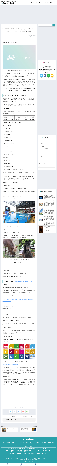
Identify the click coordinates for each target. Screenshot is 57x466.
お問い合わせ (40, 2)
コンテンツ (41, 161)
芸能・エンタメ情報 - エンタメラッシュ (30, 448)
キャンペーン (33, 416)
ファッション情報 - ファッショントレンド (15, 450)
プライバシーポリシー (20, 442)
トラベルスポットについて (32, 2)
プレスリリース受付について (49, 2)
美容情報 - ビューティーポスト (31, 450)
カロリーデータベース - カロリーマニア (13, 458)
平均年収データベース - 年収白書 (30, 458)
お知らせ (40, 168)
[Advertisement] (28, 14)
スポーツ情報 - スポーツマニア (45, 450)
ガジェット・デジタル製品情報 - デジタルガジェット (20, 453)
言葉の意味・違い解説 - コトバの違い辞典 (29, 459)
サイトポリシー (30, 442)
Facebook (45, 77)
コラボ (40, 158)
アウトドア (41, 151)
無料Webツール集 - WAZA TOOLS (44, 458)
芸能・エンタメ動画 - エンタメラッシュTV (40, 453)
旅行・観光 (41, 143)
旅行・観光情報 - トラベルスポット (26, 451)
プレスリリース (42, 163)
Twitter (41, 77)
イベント (28, 416)
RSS (52, 77)
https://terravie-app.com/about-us (23, 281)
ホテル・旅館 (41, 146)
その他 (40, 166)
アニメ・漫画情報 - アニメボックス (14, 448)
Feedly (48, 77)
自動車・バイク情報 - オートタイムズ (43, 451)
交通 (39, 141)
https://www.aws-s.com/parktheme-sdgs (10, 364)
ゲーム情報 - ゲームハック (45, 448)
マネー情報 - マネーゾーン (13, 451)
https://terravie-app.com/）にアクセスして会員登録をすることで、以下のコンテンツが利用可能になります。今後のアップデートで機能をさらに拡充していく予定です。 (19, 299)
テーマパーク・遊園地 (20, 416)
